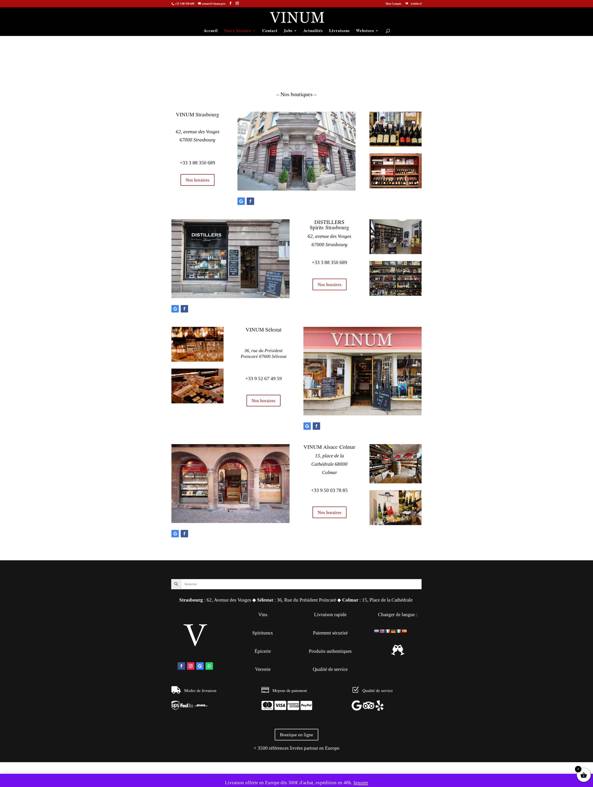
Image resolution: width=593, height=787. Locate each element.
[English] (382, 631)
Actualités (313, 31)
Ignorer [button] (360, 782)
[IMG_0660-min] (230, 296)
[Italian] (398, 631)
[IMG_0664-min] (296, 189)
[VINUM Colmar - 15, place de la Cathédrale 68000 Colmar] (395, 481)
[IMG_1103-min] (230, 521)
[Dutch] (376, 631)
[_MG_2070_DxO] (197, 360)
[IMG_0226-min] (395, 252)
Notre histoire (237, 31)
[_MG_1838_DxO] (197, 402)
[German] (393, 631)
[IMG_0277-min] (395, 294)
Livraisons (339, 31)
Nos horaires (197, 179)
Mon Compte (393, 4)
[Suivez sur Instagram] (190, 666)
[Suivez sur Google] (241, 201)
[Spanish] (404, 631)
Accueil (211, 31)
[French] (387, 631)
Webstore (365, 31)
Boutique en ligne (296, 734)
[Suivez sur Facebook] (250, 201)
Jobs (288, 31)
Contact (270, 31)
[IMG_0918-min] (395, 523)
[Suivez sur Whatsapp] (209, 666)
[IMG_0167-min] (395, 186)
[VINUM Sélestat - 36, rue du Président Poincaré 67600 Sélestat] (362, 414)
